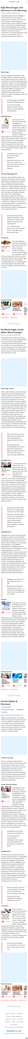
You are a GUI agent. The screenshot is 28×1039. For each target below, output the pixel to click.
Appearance (8, 1019)
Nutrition (8, 1016)
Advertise (20, 1019)
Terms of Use (20, 1021)
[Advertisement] (14, 56)
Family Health (20, 1013)
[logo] (14, 1031)
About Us (15, 1019)
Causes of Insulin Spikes (8, 709)
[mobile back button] (1, 1)
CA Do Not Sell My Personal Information (14, 1027)
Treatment (4, 712)
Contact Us (7, 1021)
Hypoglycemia (20, 709)
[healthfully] (14, 2)
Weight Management (16, 1016)
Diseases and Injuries (10, 1013)
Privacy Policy (14, 1024)
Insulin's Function (6, 707)
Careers (13, 1021)
